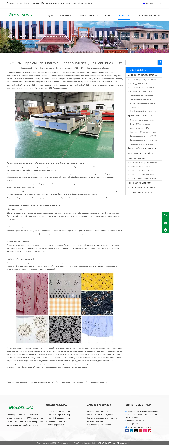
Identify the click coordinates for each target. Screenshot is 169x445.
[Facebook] (127, 430)
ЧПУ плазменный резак (139, 183)
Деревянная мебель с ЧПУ (98, 411)
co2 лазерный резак (96, 383)
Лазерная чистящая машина (142, 170)
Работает (105, 68)
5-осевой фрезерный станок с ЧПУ (145, 120)
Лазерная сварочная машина (142, 174)
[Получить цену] (165, 230)
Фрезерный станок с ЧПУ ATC (143, 136)
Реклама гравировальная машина (102, 418)
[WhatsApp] (165, 215)
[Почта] (165, 223)
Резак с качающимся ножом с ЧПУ (144, 188)
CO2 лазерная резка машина (70, 383)
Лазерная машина (137, 158)
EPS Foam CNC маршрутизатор (101, 415)
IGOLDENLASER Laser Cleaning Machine (114, 443)
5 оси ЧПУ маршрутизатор (59, 411)
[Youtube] (140, 430)
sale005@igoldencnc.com (136, 424)
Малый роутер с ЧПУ (57, 425)
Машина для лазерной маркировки (145, 178)
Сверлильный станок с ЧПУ (142, 99)
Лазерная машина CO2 (140, 166)
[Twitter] (136, 430)
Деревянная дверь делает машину (145, 87)
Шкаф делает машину (139, 83)
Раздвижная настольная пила (143, 95)
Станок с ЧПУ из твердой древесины (145, 192)
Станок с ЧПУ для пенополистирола (145, 132)
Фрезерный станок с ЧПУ (140, 115)
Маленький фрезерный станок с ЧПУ (145, 153)
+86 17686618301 (144, 427)
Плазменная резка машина (99, 425)
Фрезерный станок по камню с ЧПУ (145, 148)
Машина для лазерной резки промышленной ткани (30, 383)
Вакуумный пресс (137, 107)
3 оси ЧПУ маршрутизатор (59, 418)
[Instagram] (145, 430)
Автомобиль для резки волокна (143, 163)
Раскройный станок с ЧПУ (141, 91)
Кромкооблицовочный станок (142, 103)
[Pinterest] (149, 430)
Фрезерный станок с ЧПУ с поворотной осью (146, 140)
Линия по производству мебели (143, 79)
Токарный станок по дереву (142, 144)
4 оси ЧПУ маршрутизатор (141, 124)
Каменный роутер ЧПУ (57, 421)
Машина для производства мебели (145, 75)
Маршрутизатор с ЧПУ (139, 128)
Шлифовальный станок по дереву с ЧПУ (146, 111)
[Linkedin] (131, 430)
